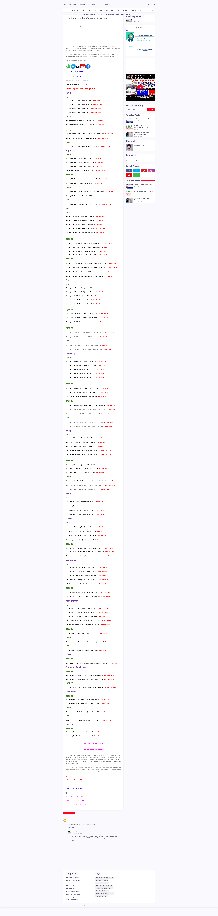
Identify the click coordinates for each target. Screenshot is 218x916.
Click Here (85, 793)
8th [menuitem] (107, 10)
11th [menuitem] (89, 10)
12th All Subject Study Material (73, 894)
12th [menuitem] (82, 10)
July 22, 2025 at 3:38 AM (77, 833)
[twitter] (149, 4)
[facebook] (146, 4)
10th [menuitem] (95, 10)
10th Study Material (70, 888)
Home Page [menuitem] (75, 10)
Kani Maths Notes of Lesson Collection (143, 109)
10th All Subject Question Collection (104, 877)
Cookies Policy (151, 905)
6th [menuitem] (118, 10)
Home (64, 4)
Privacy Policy (81, 4)
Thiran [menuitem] (101, 14)
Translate (138, 151)
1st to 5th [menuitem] (125, 10)
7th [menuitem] (112, 10)
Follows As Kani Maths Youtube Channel (78, 805)
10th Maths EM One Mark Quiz (73, 880)
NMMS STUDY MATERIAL (72, 899)
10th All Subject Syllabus (102, 880)
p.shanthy (71, 820)
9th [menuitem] (101, 10)
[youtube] (154, 4)
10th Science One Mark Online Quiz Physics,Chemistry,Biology (143, 124)
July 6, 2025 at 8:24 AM (72, 821)
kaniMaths (75, 831)
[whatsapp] (136, 165)
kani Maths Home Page (101, 896)
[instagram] (151, 4)
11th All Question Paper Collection (104, 885)
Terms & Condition (91, 4)
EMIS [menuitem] (128, 14)
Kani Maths (109, 4)
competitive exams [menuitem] (89, 14)
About (69, 4)
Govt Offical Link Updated (102, 890)
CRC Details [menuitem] (120, 14)
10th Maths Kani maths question (73, 883)
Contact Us (124, 905)
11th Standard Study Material (73, 891)
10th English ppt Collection (72, 877)
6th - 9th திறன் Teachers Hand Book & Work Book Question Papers (143, 117)
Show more (142, 135)
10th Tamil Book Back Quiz (102, 883)
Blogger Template (87, 905)
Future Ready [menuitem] (109, 14)
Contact (74, 4)
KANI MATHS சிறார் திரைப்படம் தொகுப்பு (104, 893)
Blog (74, 905)
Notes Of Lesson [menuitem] (137, 10)
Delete (73, 827)
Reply (69, 827)
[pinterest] (144, 161)
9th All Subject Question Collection (74, 897)
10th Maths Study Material (72, 885)
